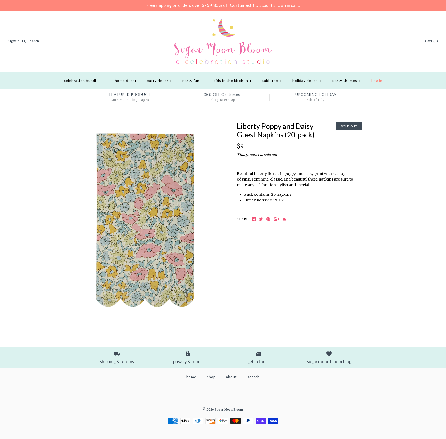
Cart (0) (431, 41)
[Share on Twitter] (261, 219)
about (231, 376)
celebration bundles (84, 80)
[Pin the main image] (268, 219)
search (253, 376)
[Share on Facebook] (254, 219)
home (191, 376)
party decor (159, 80)
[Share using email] (285, 219)
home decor (126, 80)
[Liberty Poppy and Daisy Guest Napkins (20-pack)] (146, 124)
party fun (192, 80)
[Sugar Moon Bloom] (223, 19)
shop (211, 376)
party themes (346, 80)
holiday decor (307, 80)
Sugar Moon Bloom (229, 409)
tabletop (272, 80)
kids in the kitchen (233, 80)
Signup (14, 41)
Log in (377, 80)
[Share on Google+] (277, 219)
